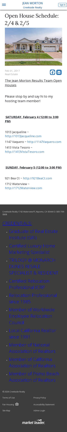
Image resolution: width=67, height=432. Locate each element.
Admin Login (39, 410)
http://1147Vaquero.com (44, 142)
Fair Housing (8, 404)
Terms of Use (8, 397)
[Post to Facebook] (53, 74)
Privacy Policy (40, 397)
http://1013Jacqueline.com (23, 136)
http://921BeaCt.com (37, 178)
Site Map (6, 410)
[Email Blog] (59, 74)
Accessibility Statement (44, 404)
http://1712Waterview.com (23, 188)
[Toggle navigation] (4, 5)
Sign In (63, 4)
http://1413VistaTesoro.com (24, 152)
